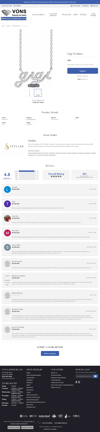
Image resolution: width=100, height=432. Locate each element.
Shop (75, 15)
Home (3, 25)
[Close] (97, 2)
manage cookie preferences (19, 423)
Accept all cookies (27, 427)
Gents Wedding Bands (35, 153)
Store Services (56, 380)
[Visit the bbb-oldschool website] (54, 416)
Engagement (38, 15)
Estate (83, 15)
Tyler (13, 201)
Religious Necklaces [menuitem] (33, 397)
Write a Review (50, 353)
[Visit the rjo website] (60, 416)
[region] (33, 58)
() (37, 171)
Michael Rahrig (17, 293)
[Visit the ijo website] (33, 416)
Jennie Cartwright (18, 327)
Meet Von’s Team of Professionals (62, 385)
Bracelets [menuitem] (29, 387)
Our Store (93, 14)
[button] (75, 5)
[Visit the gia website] (24, 416)
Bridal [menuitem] (28, 373)
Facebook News (56, 375)
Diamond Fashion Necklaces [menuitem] (35, 402)
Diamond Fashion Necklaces (47, 155)
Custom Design (53, 14)
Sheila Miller (16, 245)
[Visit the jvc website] (76, 416)
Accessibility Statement (61, 423)
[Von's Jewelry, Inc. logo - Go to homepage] (15, 15)
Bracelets (63, 153)
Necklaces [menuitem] (29, 390)
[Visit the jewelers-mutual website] (44, 416)
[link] (7, 5)
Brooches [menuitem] (29, 404)
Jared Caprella (17, 261)
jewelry (8, 25)
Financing (66, 15)
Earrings (45, 153)
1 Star (16, 179)
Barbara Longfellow (19, 276)
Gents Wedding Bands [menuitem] (33, 375)
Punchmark (53, 429)
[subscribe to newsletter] (95, 376)
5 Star (16, 171)
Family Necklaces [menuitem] (32, 395)
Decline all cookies (14, 427)
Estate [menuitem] (28, 385)
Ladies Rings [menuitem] (30, 377)
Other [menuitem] (28, 392)
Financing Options (57, 382)
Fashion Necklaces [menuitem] (32, 400)
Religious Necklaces (84, 153)
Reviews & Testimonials (58, 377)
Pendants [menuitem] (29, 380)
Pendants (52, 153)
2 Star (16, 177)
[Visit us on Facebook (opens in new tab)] (76, 382)
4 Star (16, 173)
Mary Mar (15, 230)
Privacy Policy (56, 387)
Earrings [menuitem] (29, 382)
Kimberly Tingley (17, 309)
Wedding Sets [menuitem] (30, 407)
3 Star (16, 175)
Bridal (58, 153)
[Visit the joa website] (68, 416)
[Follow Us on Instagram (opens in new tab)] (79, 382)
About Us (54, 373)
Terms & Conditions (47, 423)
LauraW (14, 187)
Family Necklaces (16, 25)
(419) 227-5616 (38, 102)
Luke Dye (15, 216)
